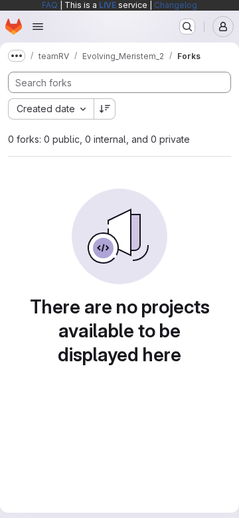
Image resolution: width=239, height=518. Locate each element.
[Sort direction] (105, 109)
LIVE (107, 5)
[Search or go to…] (187, 27)
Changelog (175, 5)
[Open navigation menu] (37, 26)
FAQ (50, 5)
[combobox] (51, 109)
